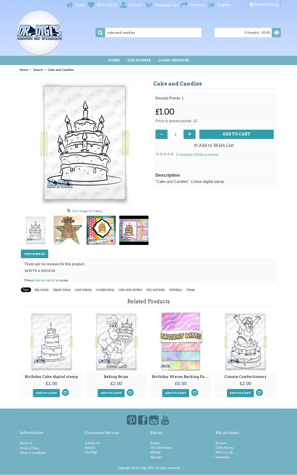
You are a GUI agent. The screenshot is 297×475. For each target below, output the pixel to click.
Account (221, 443)
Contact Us (92, 443)
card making (83, 289)
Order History (224, 447)
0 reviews (184, 155)
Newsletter (223, 457)
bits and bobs (156, 289)
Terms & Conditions (33, 453)
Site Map (91, 452)
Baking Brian (116, 376)
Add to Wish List (216, 145)
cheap (191, 289)
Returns (90, 447)
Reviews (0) (34, 254)
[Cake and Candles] (84, 143)
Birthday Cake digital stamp (51, 376)
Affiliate (155, 452)
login (38, 280)
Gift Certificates (160, 447)
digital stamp (61, 289)
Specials (156, 457)
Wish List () (224, 452)
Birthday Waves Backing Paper (181, 376)
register (50, 280)
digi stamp (41, 289)
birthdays (176, 289)
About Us (26, 443)
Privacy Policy (29, 448)
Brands (155, 443)
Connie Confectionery (245, 376)
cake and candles (130, 289)
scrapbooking (105, 289)
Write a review (206, 155)
